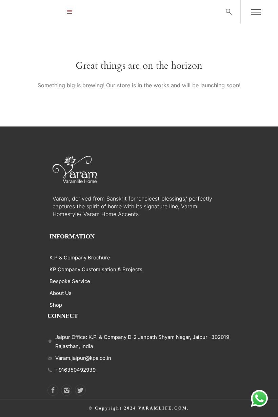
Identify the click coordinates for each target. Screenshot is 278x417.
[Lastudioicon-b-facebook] (52, 390)
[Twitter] (80, 390)
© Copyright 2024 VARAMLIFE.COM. (139, 408)
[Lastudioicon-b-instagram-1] (66, 390)
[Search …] (229, 12)
